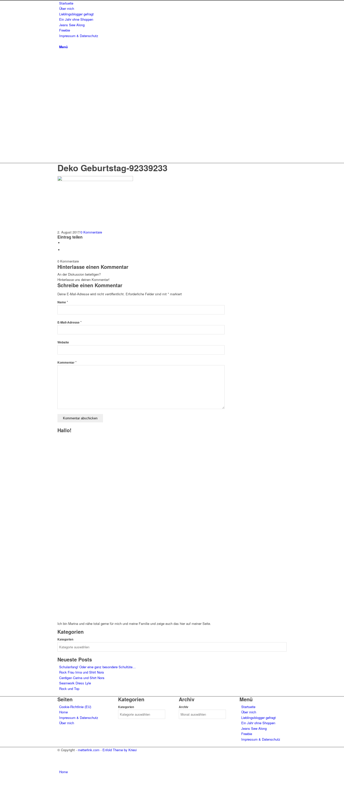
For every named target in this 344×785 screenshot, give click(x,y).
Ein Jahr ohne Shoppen (258, 722)
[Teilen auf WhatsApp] (63, 249)
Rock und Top (69, 688)
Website (63, 342)
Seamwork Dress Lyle (75, 683)
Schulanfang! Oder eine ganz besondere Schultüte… (97, 666)
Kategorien (65, 639)
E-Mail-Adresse (69, 322)
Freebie (246, 733)
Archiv (183, 707)
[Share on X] (63, 242)
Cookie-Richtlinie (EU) (75, 706)
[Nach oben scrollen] (1, 782)
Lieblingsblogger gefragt (258, 717)
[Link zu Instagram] (60, 141)
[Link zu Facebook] (60, 146)
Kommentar (67, 362)
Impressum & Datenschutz (78, 717)
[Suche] (60, 41)
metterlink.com (88, 749)
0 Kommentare (91, 232)
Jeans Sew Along (254, 728)
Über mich (66, 722)
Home (63, 712)
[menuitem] (173, 3)
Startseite (248, 706)
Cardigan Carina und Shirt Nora (81, 677)
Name (62, 302)
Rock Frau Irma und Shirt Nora (81, 672)
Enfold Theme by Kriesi (119, 749)
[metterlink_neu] (95, 136)
